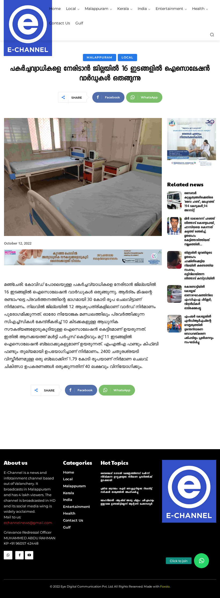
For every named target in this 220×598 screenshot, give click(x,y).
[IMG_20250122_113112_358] (83, 269)
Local (127, 57)
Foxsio (165, 586)
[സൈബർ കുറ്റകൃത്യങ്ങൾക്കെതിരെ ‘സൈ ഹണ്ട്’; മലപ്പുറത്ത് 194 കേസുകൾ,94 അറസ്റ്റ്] (174, 200)
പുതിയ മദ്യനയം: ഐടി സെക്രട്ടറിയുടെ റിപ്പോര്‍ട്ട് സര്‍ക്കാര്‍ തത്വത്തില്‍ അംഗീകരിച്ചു (126, 490)
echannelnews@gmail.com (28, 523)
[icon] (8, 564)
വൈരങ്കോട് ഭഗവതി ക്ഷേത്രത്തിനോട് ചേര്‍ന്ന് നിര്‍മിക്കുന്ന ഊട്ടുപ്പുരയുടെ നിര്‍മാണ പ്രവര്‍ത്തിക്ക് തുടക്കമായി (126, 477)
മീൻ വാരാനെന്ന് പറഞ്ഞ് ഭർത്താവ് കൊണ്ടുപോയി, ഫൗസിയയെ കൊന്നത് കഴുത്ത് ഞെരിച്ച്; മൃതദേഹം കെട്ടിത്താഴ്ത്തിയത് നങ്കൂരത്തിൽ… (199, 232)
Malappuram (99, 57)
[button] (212, 34)
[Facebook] (19, 555)
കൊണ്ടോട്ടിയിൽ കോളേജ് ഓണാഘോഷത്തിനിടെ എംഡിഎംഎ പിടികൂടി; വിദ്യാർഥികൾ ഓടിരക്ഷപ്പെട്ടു (198, 298)
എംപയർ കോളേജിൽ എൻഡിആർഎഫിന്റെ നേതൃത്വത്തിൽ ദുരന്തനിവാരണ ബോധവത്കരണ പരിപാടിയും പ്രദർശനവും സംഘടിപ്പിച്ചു (199, 330)
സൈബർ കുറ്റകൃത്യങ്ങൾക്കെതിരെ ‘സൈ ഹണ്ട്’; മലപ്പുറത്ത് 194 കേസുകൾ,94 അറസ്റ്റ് (199, 202)
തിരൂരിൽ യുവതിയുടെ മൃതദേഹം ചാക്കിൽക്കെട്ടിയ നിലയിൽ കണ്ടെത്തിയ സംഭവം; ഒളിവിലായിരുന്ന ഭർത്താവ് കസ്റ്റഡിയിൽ (199, 266)
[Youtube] (29, 555)
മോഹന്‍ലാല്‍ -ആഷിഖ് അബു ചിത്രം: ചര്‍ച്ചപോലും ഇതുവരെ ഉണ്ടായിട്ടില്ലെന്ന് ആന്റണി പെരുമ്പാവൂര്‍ (127, 502)
